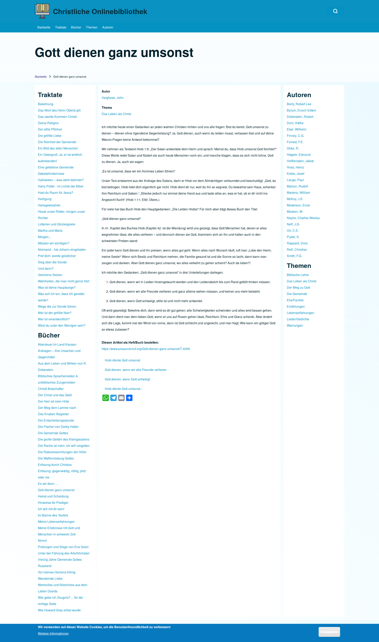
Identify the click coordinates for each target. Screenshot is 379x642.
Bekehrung (45, 104)
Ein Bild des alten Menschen (58, 148)
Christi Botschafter (51, 388)
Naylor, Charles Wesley (303, 218)
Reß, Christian (297, 249)
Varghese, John (113, 97)
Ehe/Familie (295, 300)
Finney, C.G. (295, 135)
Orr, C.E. (293, 230)
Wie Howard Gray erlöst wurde (59, 610)
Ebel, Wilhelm (296, 129)
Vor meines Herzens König (56, 572)
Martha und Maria (50, 230)
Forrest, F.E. (295, 142)
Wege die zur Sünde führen (57, 306)
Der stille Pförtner (50, 129)
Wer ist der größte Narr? (54, 312)
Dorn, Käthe (295, 123)
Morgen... (44, 236)
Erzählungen (296, 306)
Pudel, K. (293, 236)
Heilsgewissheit (49, 205)
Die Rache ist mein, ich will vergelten (64, 445)
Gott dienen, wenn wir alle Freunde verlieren (136, 369)
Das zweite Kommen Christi (57, 116)
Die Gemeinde (297, 293)
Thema (107, 107)
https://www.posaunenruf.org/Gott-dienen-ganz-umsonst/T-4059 (146, 348)
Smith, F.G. (294, 255)
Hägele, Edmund (299, 154)
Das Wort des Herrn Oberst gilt (59, 110)
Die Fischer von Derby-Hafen (58, 426)
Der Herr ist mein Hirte (53, 401)
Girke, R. (293, 148)
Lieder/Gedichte (298, 319)
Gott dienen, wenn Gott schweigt (127, 379)
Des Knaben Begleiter (53, 414)
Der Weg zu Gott (298, 287)
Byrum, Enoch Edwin (301, 110)
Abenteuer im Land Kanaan (57, 344)
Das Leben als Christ (116, 114)
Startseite (41, 76)
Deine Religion (48, 123)
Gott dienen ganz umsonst (56, 490)
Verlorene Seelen (50, 274)
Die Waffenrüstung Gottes (56, 458)
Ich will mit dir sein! (51, 509)
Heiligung (45, 199)
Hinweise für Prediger (53, 502)
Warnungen (295, 325)
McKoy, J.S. (295, 199)
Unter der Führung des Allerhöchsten (64, 553)
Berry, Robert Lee (299, 104)
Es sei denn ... (48, 483)
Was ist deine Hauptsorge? (57, 287)
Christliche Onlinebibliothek (100, 11)
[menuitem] (44, 27)
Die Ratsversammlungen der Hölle (62, 452)
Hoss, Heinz (295, 167)
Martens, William (298, 192)
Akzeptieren (329, 631)
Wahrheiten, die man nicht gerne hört (63, 281)
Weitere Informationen (53, 633)
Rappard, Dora (297, 243)
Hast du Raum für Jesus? (55, 192)
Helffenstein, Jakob (300, 161)
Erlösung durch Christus (55, 464)
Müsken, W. (295, 211)
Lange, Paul (295, 180)
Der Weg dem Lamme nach (57, 407)
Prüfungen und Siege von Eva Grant (63, 547)
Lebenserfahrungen (300, 312)
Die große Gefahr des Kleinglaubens (63, 439)
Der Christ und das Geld (55, 395)
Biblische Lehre (298, 274)
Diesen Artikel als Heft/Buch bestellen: (130, 342)
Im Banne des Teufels (53, 515)
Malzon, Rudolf (297, 186)
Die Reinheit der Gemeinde (57, 142)
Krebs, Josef (295, 173)
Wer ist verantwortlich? (54, 319)
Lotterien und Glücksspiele (56, 224)
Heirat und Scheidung (53, 496)
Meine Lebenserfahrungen (56, 521)
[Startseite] (43, 11)
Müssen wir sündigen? (53, 243)
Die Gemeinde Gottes (53, 433)
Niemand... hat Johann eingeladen (62, 249)
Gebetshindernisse (51, 173)
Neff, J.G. (293, 224)
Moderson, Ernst (298, 205)
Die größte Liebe (49, 135)
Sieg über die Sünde (52, 262)
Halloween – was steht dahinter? (61, 180)
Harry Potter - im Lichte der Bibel (60, 186)
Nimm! (42, 540)
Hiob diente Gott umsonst (122, 360)
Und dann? (45, 268)
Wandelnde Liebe (50, 578)
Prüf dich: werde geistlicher (57, 255)
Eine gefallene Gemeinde (56, 167)
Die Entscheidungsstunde (56, 420)
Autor (106, 91)
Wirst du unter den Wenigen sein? (61, 325)
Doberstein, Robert (300, 116)
